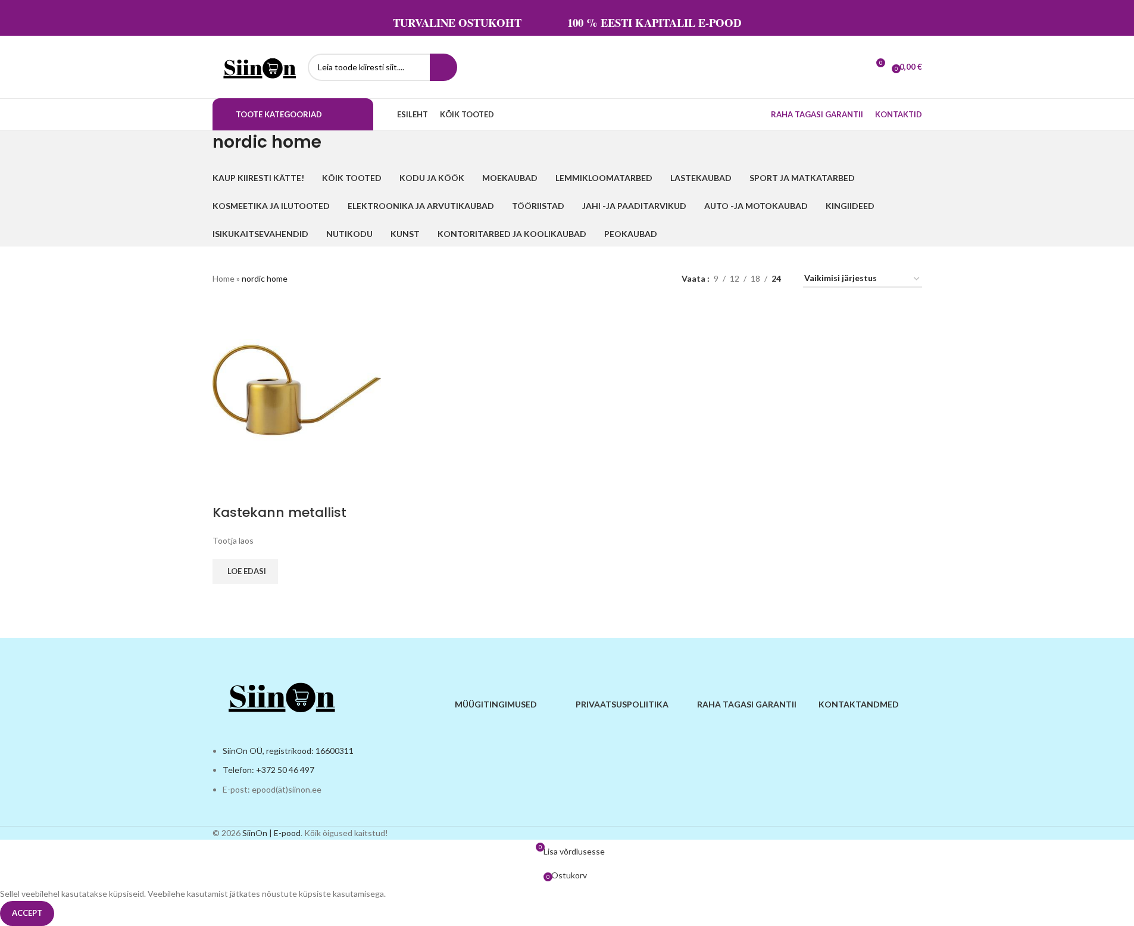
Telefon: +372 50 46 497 (268, 770)
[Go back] (198, 148)
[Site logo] (257, 66)
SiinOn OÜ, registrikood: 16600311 (288, 751)
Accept (27, 913)
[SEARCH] (443, 67)
